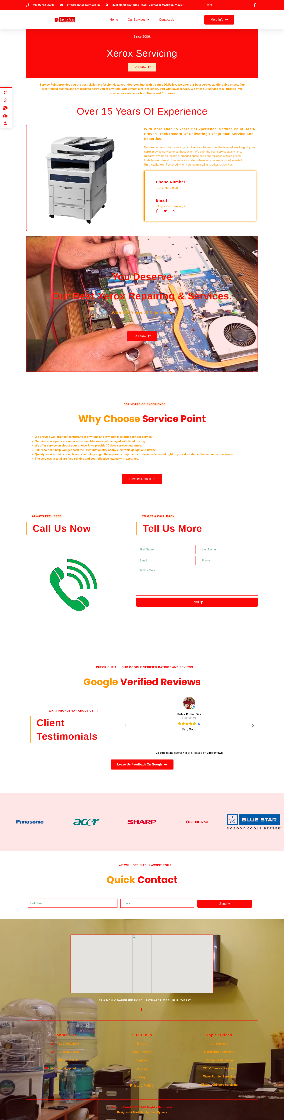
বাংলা (209, 5)
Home (114, 19)
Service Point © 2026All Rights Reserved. (142, 29)
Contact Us (166, 19)
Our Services (136, 19)
